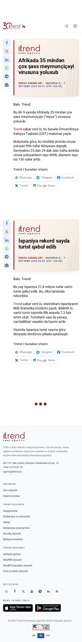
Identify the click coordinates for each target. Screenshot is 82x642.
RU (48, 635)
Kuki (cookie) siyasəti (15, 571)
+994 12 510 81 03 (13, 467)
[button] (6, 42)
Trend (17, 129)
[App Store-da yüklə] (18, 608)
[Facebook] (14, 591)
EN (33, 635)
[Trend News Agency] (13, 436)
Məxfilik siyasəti (12, 559)
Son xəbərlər (10, 490)
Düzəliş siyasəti (12, 533)
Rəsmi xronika (11, 496)
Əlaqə (6, 522)
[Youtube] (31, 591)
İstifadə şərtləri (12, 554)
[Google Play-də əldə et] (48, 608)
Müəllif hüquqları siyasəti (17, 565)
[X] (23, 591)
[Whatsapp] (6, 591)
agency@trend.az (12, 471)
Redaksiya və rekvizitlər (16, 516)
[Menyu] (75, 26)
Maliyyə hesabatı (13, 539)
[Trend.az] (14, 26)
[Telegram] (40, 591)
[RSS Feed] (56, 591)
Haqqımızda (10, 510)
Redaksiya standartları (16, 527)
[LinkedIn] (48, 591)
